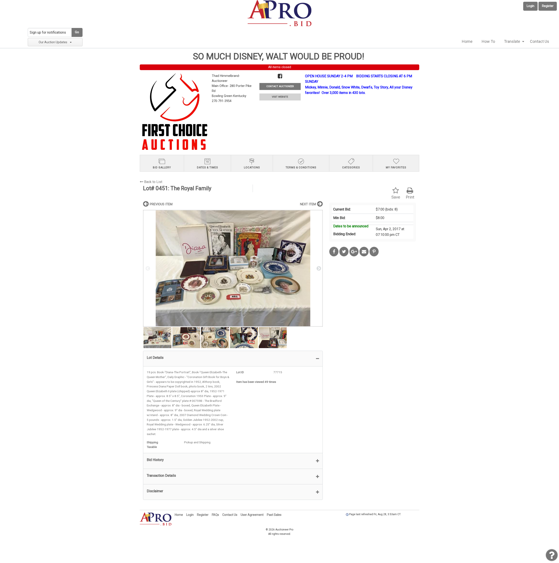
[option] (233, 268)
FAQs (215, 514)
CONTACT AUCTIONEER (280, 86)
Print (410, 197)
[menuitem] (467, 41)
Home (467, 41)
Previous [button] (147, 268)
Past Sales (274, 514)
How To (488, 41)
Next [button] (318, 268)
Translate (512, 41)
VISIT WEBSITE (280, 96)
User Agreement (252, 514)
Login (530, 6)
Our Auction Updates (53, 42)
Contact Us (539, 41)
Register (548, 6)
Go (77, 32)
